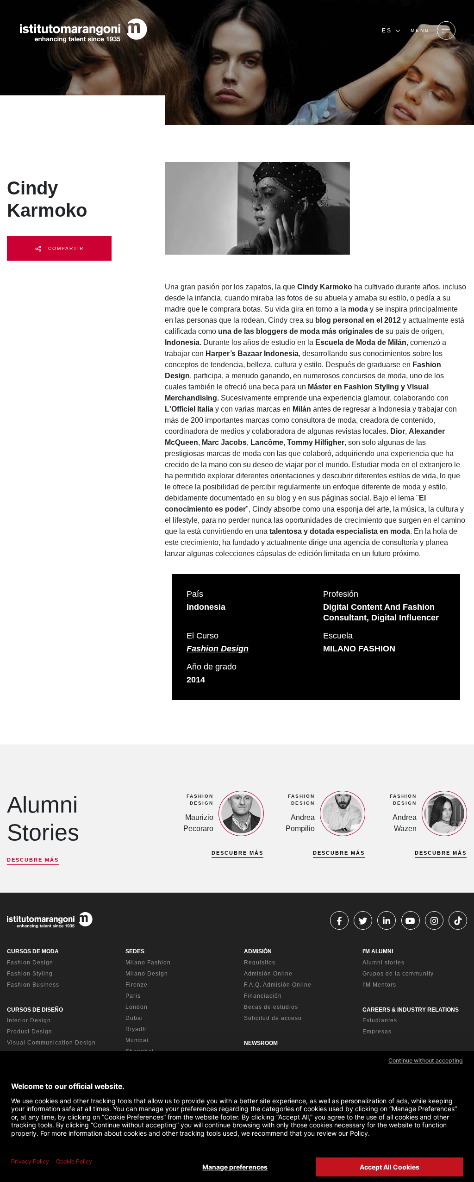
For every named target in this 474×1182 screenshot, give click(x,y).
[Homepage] (83, 31)
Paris (133, 996)
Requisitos (259, 962)
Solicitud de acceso (273, 1018)
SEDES (134, 951)
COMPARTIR (65, 248)
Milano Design (146, 973)
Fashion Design (218, 648)
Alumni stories (383, 962)
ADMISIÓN (258, 951)
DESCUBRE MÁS (33, 860)
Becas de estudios (271, 1007)
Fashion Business (33, 985)
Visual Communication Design (51, 1042)
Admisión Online (268, 973)
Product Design (29, 1031)
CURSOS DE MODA (33, 951)
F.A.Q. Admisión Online (278, 985)
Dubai (134, 1018)
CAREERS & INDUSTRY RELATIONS (410, 1010)
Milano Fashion (148, 962)
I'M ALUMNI (377, 951)
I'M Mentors (379, 985)
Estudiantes (379, 1020)
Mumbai (137, 1040)
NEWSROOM (261, 1043)
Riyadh (135, 1029)
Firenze (136, 985)
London (136, 1007)
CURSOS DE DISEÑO (35, 1010)
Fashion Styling (30, 973)
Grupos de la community (398, 973)
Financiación (263, 996)
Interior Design (29, 1020)
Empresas (377, 1031)
